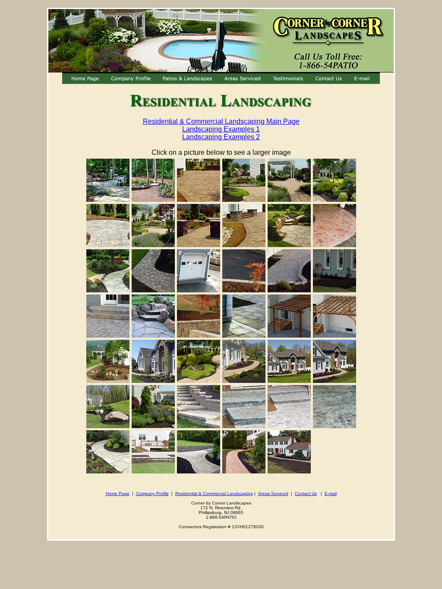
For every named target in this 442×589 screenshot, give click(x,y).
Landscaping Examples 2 (221, 137)
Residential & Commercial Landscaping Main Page (221, 121)
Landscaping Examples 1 (221, 129)
